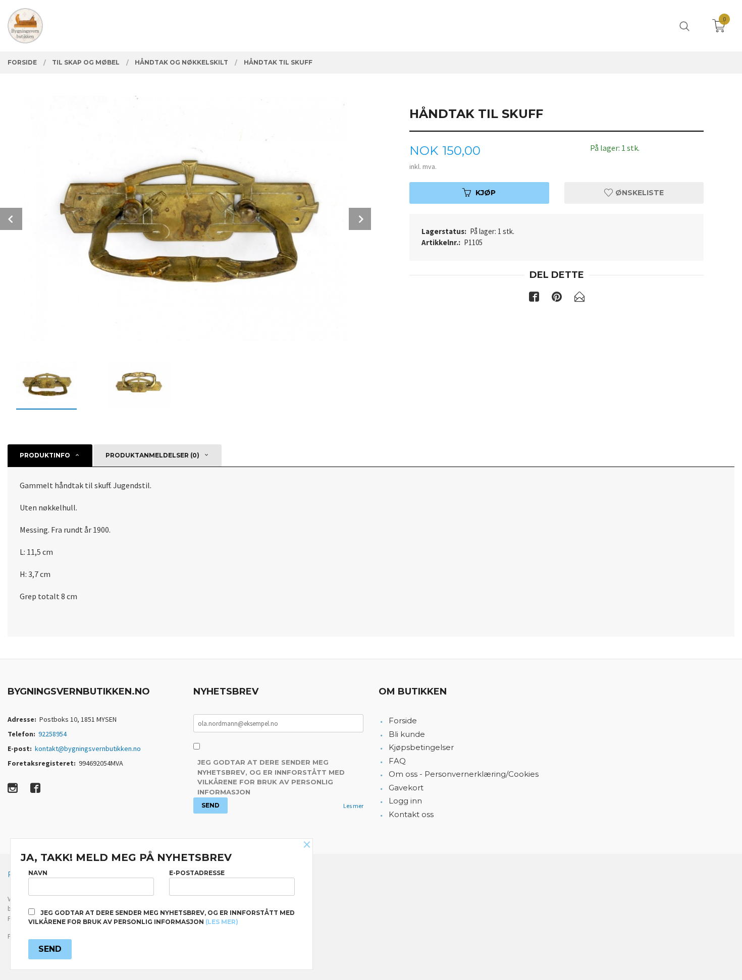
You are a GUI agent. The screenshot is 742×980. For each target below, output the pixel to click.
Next (360, 219)
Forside (403, 720)
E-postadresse (197, 873)
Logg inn (405, 800)
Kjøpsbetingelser (421, 747)
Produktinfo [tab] (45, 455)
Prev (11, 219)
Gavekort (406, 787)
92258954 (52, 733)
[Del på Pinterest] (557, 299)
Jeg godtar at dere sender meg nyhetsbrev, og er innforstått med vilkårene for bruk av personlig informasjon (271, 777)
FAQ (397, 761)
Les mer (353, 806)
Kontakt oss (411, 814)
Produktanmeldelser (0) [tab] (152, 455)
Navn (37, 873)
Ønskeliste (638, 192)
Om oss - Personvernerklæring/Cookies (464, 774)
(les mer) (221, 922)
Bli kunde (407, 734)
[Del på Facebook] (534, 299)
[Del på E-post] (579, 299)
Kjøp (485, 192)
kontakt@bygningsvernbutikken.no (88, 748)
